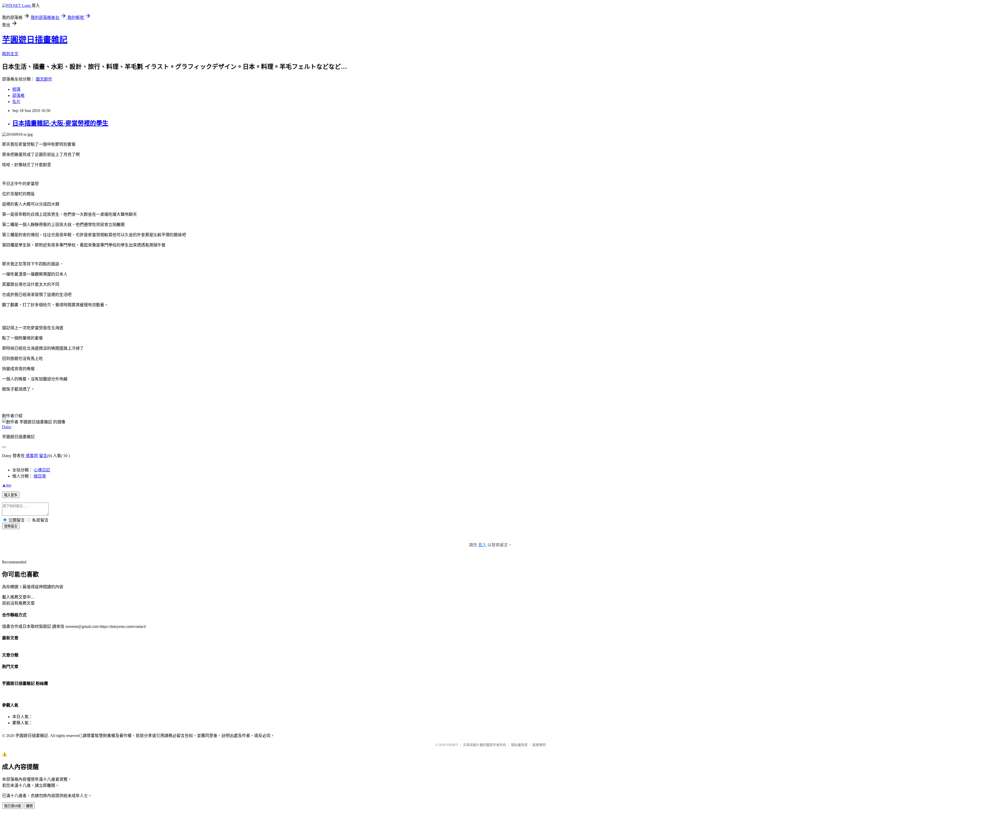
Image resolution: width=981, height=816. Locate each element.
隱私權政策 (519, 745)
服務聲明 (539, 745)
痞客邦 (32, 456)
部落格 (18, 95)
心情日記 (42, 470)
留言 (43, 456)
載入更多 (10, 495)
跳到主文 (10, 54)
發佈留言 (10, 526)
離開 (29, 806)
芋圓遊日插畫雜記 (34, 39)
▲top (6, 485)
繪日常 (40, 476)
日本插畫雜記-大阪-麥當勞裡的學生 (60, 123)
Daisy (6, 427)
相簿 (16, 89)
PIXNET (452, 745)
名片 (16, 101)
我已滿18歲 (12, 806)
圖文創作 (44, 79)
